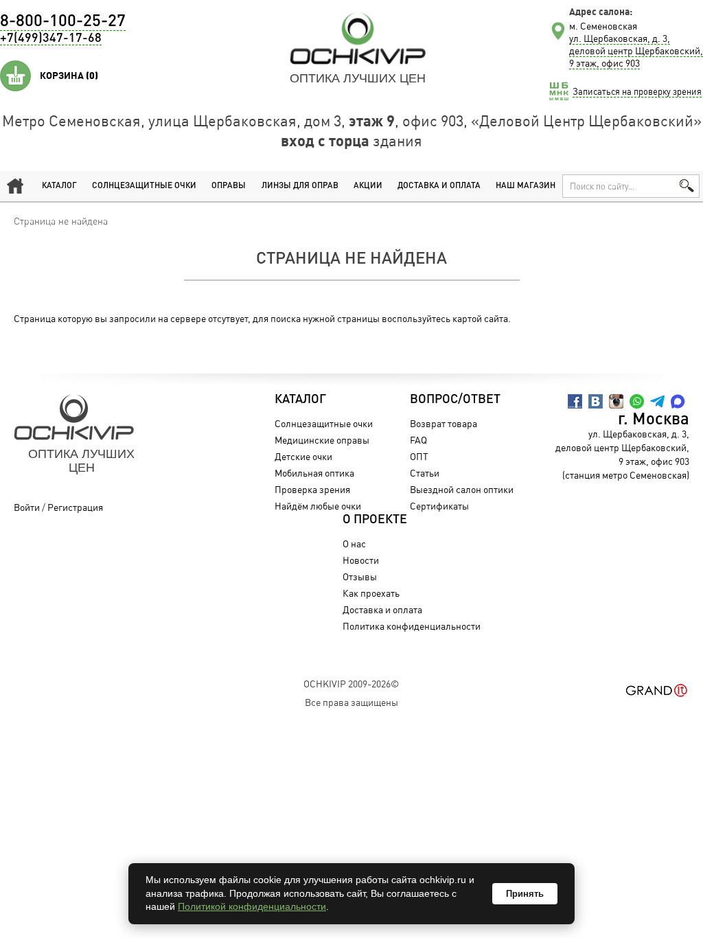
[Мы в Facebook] (575, 401)
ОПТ (419, 456)
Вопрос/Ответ (455, 399)
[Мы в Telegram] (657, 401)
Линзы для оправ (300, 186)
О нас (354, 543)
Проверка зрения (312, 489)
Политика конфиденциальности (412, 626)
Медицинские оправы (322, 440)
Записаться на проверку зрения (637, 91)
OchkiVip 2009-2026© (351, 683)
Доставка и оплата (439, 186)
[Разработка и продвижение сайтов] (656, 690)
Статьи (424, 473)
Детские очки (303, 456)
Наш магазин (525, 186)
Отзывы (360, 576)
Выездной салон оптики (462, 489)
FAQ (418, 440)
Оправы (228, 186)
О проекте (375, 519)
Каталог (59, 186)
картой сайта (480, 318)
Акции (368, 186)
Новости (361, 560)
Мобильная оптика (314, 473)
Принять (525, 894)
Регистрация (75, 507)
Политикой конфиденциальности (252, 906)
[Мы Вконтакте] (595, 401)
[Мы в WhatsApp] (637, 401)
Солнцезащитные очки (144, 186)
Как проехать (371, 593)
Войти (27, 507)
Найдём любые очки (318, 506)
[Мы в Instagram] (616, 401)
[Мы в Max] (678, 401)
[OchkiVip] (358, 38)
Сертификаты (439, 506)
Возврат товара (443, 423)
